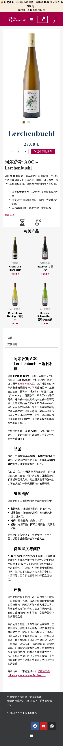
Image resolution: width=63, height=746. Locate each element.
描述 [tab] (9, 337)
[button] (31, 19)
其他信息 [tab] (12, 344)
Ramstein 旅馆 (26, 383)
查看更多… (10, 215)
